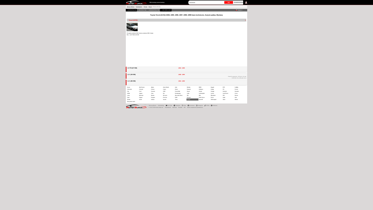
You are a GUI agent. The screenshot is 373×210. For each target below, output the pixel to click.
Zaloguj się (142, 10)
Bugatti (212, 87)
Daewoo (189, 89)
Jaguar (140, 93)
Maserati (141, 95)
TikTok (207, 105)
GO (229, 2)
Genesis (153, 91)
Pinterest (215, 105)
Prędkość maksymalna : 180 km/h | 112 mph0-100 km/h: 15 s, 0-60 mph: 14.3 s (237, 77)
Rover (212, 97)
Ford (140, 91)
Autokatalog (139, 6)
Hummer (225, 91)
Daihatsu (201, 89)
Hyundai (237, 91)
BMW (200, 87)
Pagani (140, 97)
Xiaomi (236, 99)
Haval (188, 91)
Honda (200, 91)
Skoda (128, 99)
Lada (188, 93)
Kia (163, 93)
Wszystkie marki (131, 101)
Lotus (128, 95)
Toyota (145, 6)
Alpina (152, 87)
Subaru (152, 99)
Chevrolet (129, 89)
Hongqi (212, 91)
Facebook (192, 105)
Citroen (152, 89)
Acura (128, 87)
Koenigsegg (177, 93)
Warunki (174, 107)
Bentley (188, 87)
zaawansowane (238, 2)
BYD (224, 87)
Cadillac (236, 87)
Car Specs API (166, 10)
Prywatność (168, 107)
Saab (224, 97)
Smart (140, 99)
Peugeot (153, 97)
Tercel (150, 6)
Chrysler (141, 89)
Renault (188, 97)
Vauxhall (201, 99)
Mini (200, 95)
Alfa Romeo (142, 87)
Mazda (152, 95)
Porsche (165, 97)
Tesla (176, 99)
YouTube (169, 105)
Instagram (200, 105)
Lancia (212, 93)
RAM (176, 97)
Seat (236, 97)
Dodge (212, 89)
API (185, 107)
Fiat (128, 91)
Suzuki (164, 99)
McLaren (165, 95)
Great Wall (177, 91)
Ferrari (236, 89)
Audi (176, 87)
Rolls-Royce (202, 97)
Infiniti (128, 93)
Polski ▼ (240, 10)
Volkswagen (213, 99)
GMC (164, 91)
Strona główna (130, 6)
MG (188, 95)
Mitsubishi (213, 95)
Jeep (152, 93)
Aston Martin (166, 87)
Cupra (164, 89)
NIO (224, 95)
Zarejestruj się (154, 10)
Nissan (236, 95)
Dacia (176, 89)
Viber (184, 105)
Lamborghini (202, 93)
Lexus (236, 93)
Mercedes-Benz (179, 95)
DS (223, 89)
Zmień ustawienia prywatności (195, 107)
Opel (128, 97)
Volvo (224, 99)
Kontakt (180, 107)
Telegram (177, 105)
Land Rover (225, 93)
